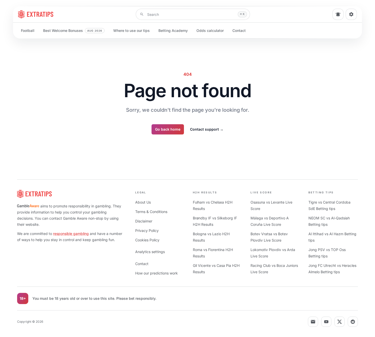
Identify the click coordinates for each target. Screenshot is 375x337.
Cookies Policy (147, 240)
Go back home (167, 129)
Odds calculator (210, 30)
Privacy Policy (147, 230)
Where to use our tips (131, 30)
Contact (239, 30)
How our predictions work (156, 273)
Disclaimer (143, 221)
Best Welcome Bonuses (72, 30)
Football (27, 30)
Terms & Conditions (151, 211)
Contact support (206, 129)
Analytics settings (150, 251)
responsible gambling (71, 233)
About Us (143, 202)
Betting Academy (173, 30)
